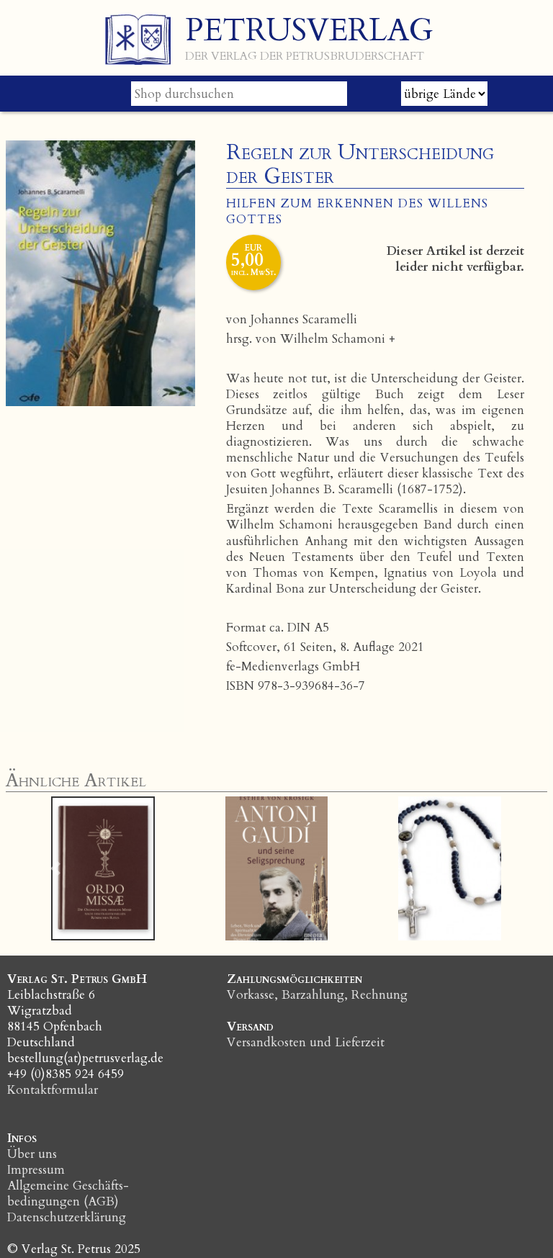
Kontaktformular (52, 1090)
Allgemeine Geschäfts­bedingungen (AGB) (68, 1193)
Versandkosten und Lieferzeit (306, 1042)
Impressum (36, 1170)
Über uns (32, 1154)
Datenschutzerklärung (66, 1217)
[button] (55, 868)
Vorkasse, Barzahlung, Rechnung (317, 995)
